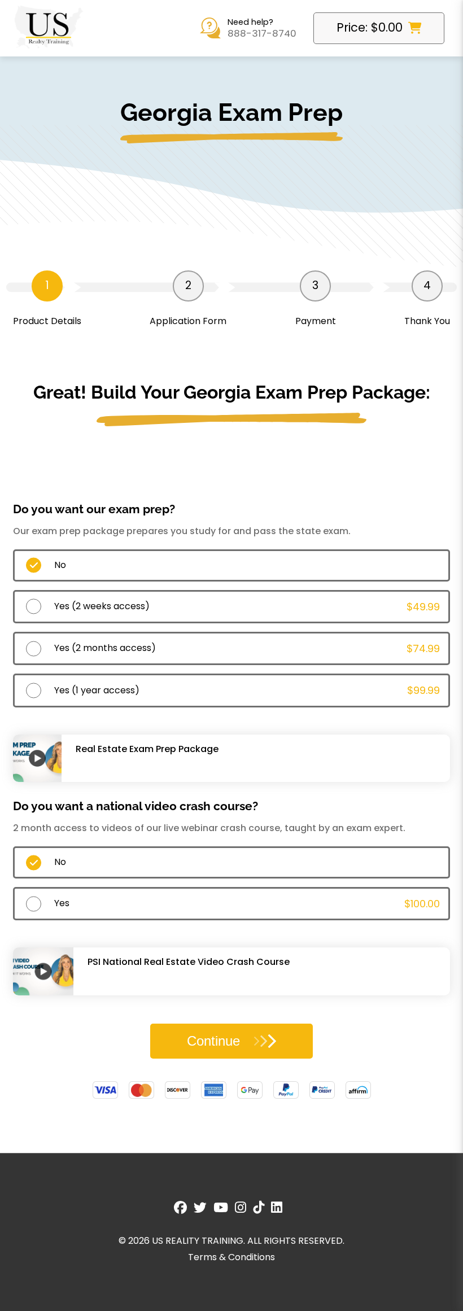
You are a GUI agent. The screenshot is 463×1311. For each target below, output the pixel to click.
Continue (213, 1040)
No (60, 564)
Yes (247, 904)
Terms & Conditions (231, 1257)
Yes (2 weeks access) (247, 607)
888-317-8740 (262, 33)
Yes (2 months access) (247, 648)
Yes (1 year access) (247, 690)
